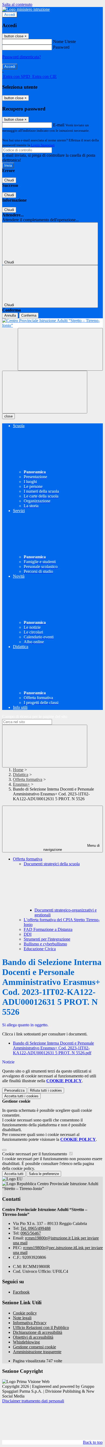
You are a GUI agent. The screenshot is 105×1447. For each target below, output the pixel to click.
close (8, 416)
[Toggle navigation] (44, 392)
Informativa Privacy (30, 1322)
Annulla (10, 315)
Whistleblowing (26, 1342)
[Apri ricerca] (60, 349)
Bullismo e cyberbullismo (45, 944)
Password (61, 47)
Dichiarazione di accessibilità (37, 1332)
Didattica (20, 774)
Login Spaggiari (43, 145)
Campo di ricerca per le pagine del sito (34, 716)
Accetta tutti (21, 1096)
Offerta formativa (27, 779)
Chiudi (9, 180)
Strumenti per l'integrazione (47, 939)
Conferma (28, 315)
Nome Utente (64, 41)
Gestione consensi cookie (34, 1347)
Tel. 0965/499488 (35, 1228)
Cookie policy (25, 1313)
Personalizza (14, 1090)
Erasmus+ (21, 784)
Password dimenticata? (21, 57)
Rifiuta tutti (46, 1090)
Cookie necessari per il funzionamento (35, 1154)
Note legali (22, 1318)
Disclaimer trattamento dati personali (33, 1401)
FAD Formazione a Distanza (48, 929)
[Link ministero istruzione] (26, 9)
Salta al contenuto (17, 4)
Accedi (9, 15)
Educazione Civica (40, 948)
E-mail (58, 125)
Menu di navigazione (71, 848)
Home (18, 769)
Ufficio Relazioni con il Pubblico (41, 1327)
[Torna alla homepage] (52, 323)
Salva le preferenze (44, 1174)
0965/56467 (30, 1233)
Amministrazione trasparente (37, 1351)
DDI (28, 934)
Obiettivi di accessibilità (33, 1337)
